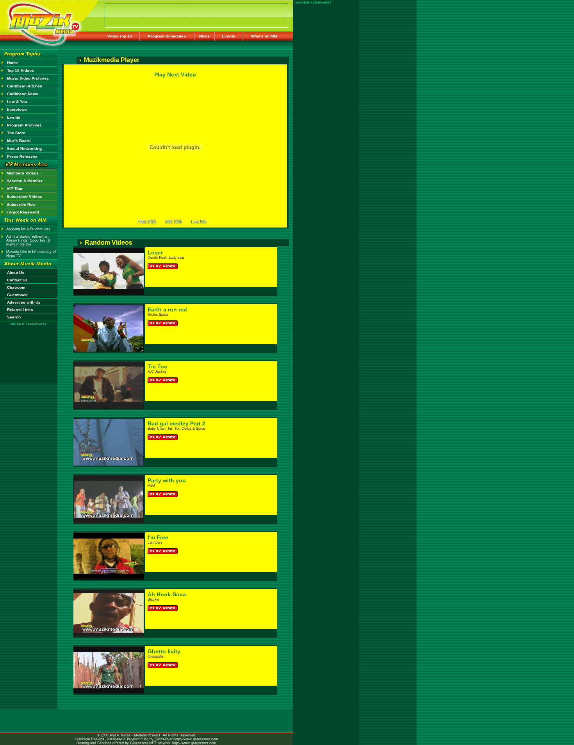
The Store (16, 133)
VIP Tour (15, 189)
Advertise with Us (24, 302)
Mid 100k (173, 221)
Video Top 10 (119, 36)
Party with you (167, 480)
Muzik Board (18, 141)
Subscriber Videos (24, 196)
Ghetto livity (164, 651)
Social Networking (24, 148)
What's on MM (264, 36)
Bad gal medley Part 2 (176, 423)
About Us (15, 272)
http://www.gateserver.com (196, 739)
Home (12, 62)
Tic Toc (157, 366)
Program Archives (24, 125)
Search (14, 317)
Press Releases (22, 156)
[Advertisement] (28, 348)
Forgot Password (23, 212)
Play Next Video (175, 74)
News (204, 36)
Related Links (20, 310)
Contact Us (17, 280)
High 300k (147, 221)
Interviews (17, 109)
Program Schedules (167, 36)
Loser (155, 252)
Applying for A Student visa (28, 229)
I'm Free (158, 537)
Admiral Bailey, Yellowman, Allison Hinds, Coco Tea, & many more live (28, 240)
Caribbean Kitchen (24, 86)
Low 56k (199, 221)
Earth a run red (167, 309)
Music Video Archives (28, 78)
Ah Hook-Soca (167, 594)
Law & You (17, 102)
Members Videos (23, 173)
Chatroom (16, 287)
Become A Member (25, 181)
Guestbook (17, 295)
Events (228, 36)
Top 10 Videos (20, 70)
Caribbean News (22, 94)
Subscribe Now (21, 204)
